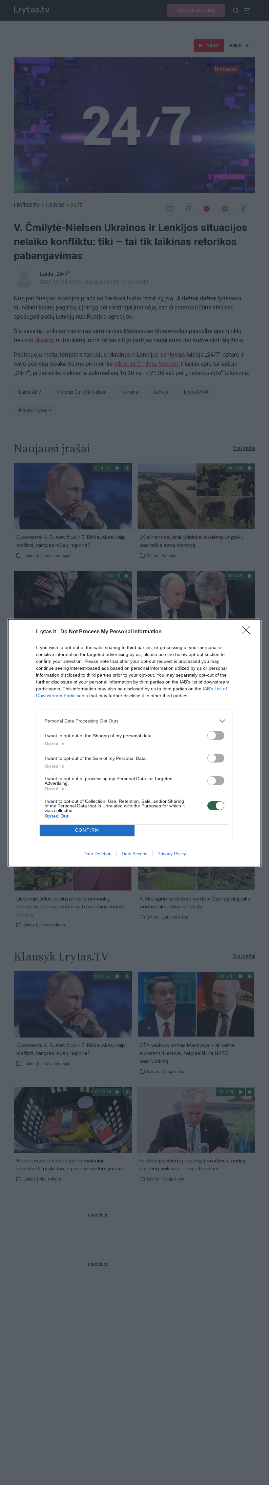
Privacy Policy (171, 853)
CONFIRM (87, 830)
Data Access (134, 853)
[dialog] (134, 742)
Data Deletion (97, 853)
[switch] (215, 735)
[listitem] (134, 721)
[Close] (248, 632)
